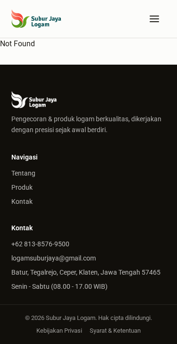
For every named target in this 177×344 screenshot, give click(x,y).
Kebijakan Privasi (59, 330)
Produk (22, 187)
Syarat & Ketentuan (115, 330)
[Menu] (154, 19)
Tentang (23, 173)
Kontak (22, 201)
